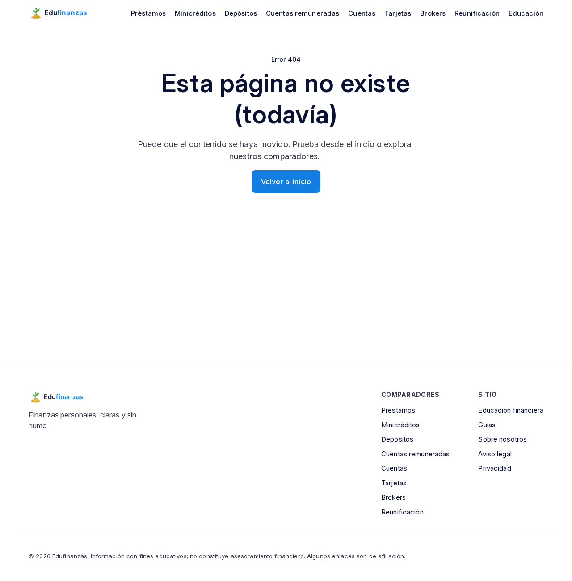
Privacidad (494, 468)
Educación (526, 13)
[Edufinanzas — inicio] (64, 13)
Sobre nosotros (502, 439)
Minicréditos (195, 13)
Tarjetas (397, 13)
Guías (487, 425)
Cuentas (361, 13)
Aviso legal (494, 454)
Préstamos (148, 13)
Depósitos (241, 13)
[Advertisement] (286, 294)
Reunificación (477, 13)
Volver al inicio (286, 181)
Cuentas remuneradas (302, 13)
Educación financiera (510, 410)
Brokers (433, 13)
